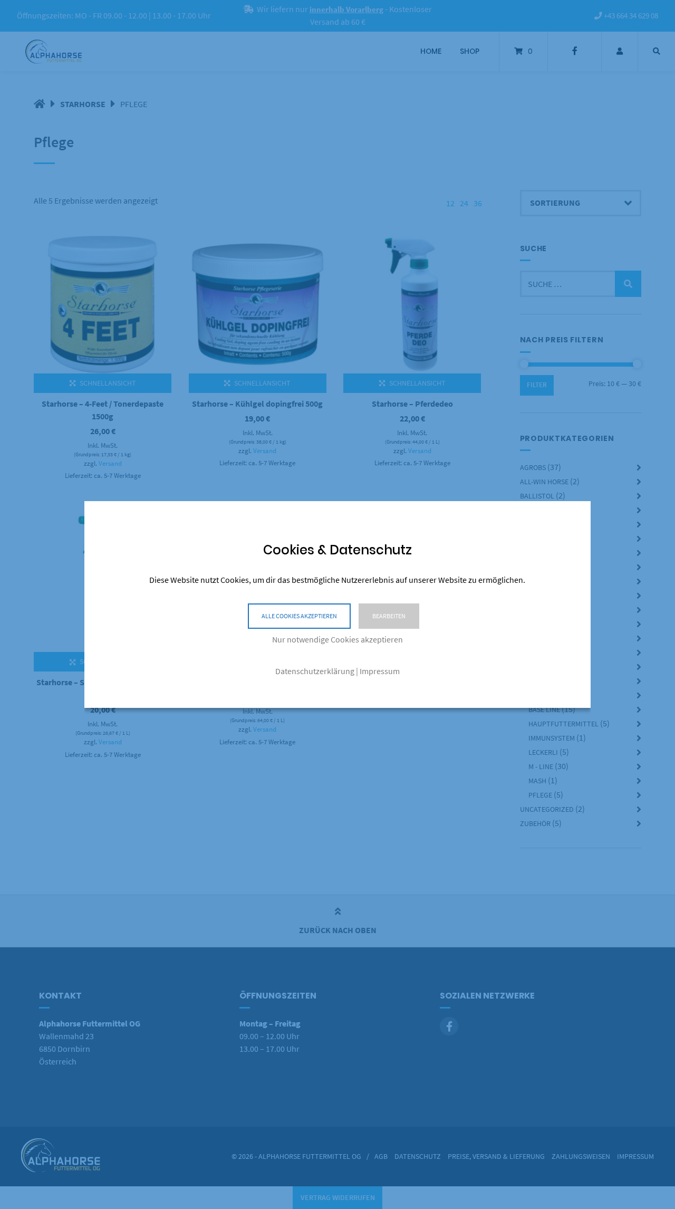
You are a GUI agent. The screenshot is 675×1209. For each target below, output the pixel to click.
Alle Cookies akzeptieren (299, 616)
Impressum (380, 671)
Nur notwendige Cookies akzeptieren (337, 639)
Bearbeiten (389, 616)
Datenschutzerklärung (314, 671)
